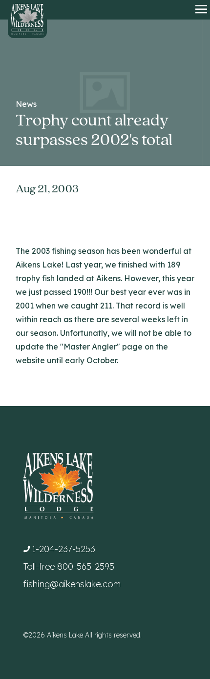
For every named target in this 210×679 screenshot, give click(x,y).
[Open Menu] (201, 10)
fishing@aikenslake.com (72, 584)
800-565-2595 (85, 566)
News (26, 104)
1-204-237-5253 (63, 549)
